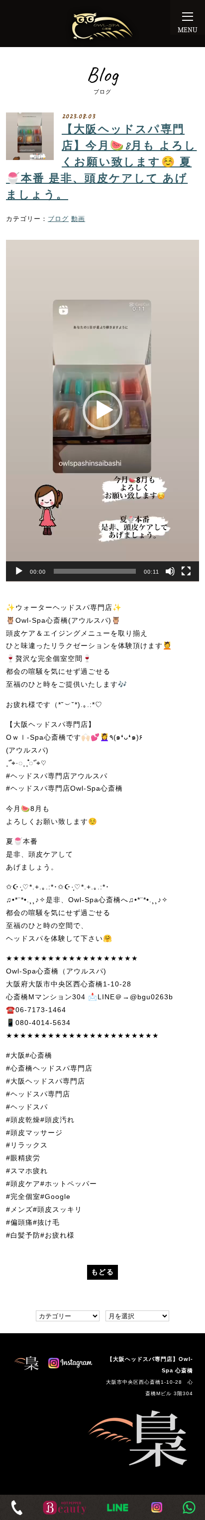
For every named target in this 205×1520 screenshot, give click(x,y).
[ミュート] (170, 571)
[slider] (95, 571)
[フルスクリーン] (186, 571)
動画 (78, 219)
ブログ (58, 219)
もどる (102, 1272)
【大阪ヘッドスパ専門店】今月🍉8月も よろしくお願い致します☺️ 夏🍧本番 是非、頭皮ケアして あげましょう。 (101, 162)
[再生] (19, 571)
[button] (102, 410)
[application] (102, 411)
